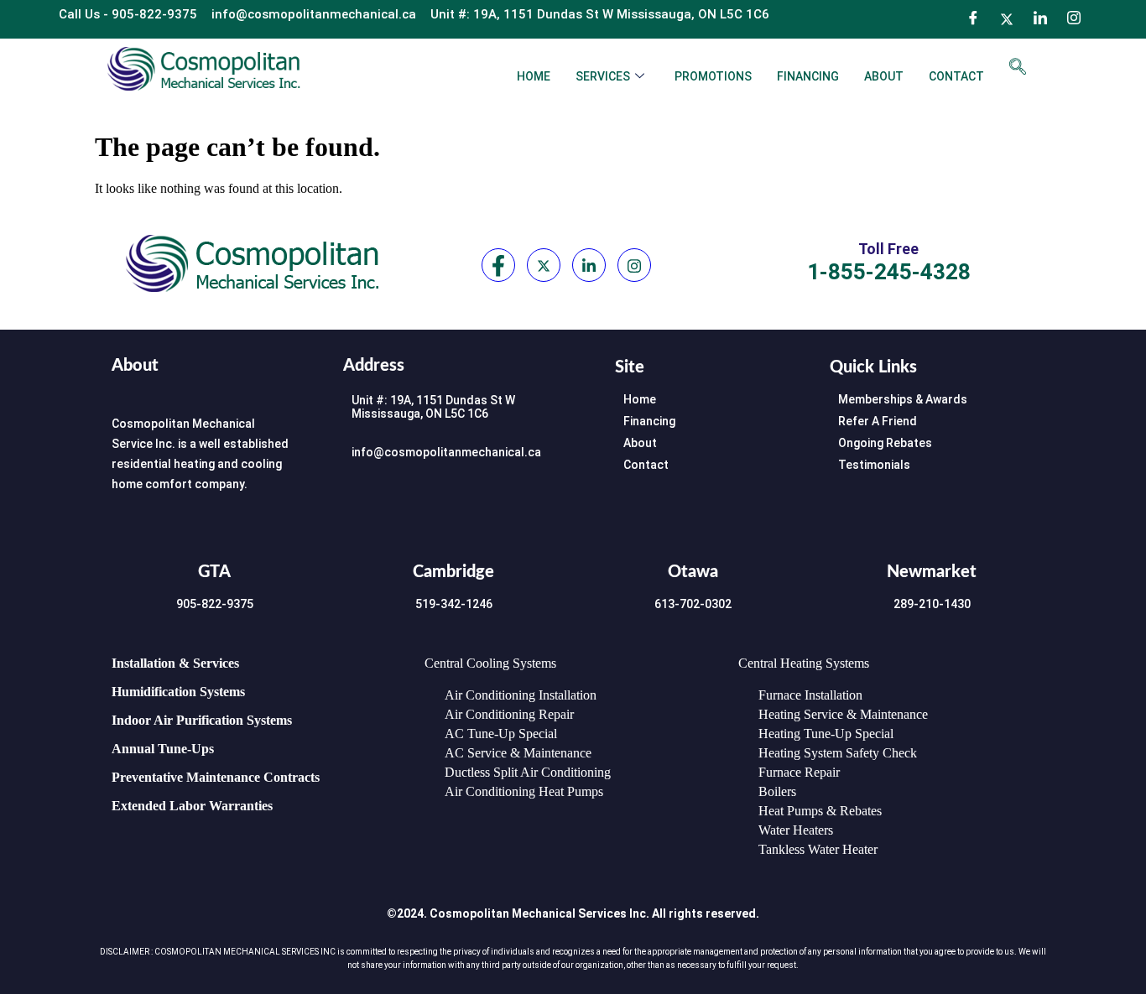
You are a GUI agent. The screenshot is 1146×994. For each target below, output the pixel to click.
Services (603, 76)
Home (533, 76)
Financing (808, 76)
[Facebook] (973, 19)
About (884, 76)
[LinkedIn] (1040, 19)
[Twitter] (1006, 19)
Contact (956, 76)
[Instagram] (1073, 19)
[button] (1017, 68)
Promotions (713, 76)
